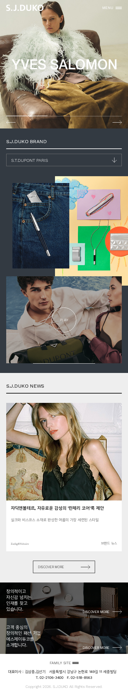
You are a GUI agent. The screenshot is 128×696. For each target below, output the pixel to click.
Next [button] (117, 122)
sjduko (24, 8)
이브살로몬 (64, 64)
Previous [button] (11, 122)
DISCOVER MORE (51, 567)
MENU (107, 8)
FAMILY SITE (60, 663)
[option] (64, 64)
